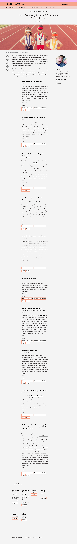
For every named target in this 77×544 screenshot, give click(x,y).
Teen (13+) (52, 7)
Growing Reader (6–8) (33, 7)
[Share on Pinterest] (7, 64)
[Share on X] (7, 60)
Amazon (23, 107)
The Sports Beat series (37, 395)
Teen (46, 11)
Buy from (14, 503)
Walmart (27, 110)
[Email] (7, 67)
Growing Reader (37, 11)
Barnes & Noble (30, 107)
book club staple (43, 436)
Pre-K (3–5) (22, 7)
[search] (70, 4)
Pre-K (31, 11)
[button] (11, 7)
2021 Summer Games (19, 68)
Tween (42, 11)
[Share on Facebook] (7, 57)
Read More (58, 83)
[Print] (7, 70)
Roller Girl (35, 163)
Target (23, 110)
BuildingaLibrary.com (61, 79)
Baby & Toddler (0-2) (11, 7)
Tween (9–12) (44, 7)
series (32, 247)
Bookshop (36, 107)
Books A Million (43, 107)
